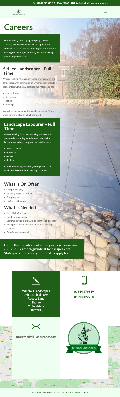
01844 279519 (43, 3)
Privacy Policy (81, 393)
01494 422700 (61, 3)
